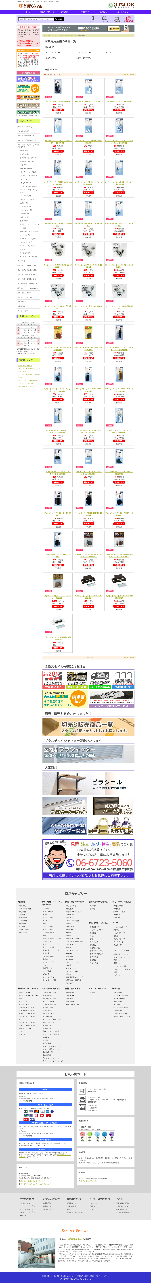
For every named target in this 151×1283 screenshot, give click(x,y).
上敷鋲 (45, 959)
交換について (95, 1209)
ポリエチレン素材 (120, 966)
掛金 (44, 923)
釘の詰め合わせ (48, 956)
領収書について (48, 1209)
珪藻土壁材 (70, 1001)
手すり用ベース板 (96, 951)
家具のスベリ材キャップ (28, 1013)
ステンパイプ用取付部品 (52, 1019)
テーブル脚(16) (25, 196)
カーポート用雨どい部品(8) (29, 231)
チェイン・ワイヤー (50, 977)
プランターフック (49, 993)
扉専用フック (48, 1025)
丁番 (44, 935)
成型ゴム (116, 963)
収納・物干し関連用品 (51, 989)
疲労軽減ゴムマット (120, 954)
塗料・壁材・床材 (72, 989)
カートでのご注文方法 (27, 1206)
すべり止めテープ (120, 927)
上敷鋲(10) (24, 203)
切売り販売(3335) (23, 131)
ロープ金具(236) (25, 253)
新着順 (132, 74)
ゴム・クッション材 (120, 950)
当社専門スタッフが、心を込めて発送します (35, 1184)
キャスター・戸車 (49, 980)
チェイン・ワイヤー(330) (28, 256)
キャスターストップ (26, 1007)
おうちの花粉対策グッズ (75, 941)
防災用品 (93, 945)
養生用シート (95, 933)
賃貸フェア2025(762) (24, 127)
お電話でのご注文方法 (27, 1212)
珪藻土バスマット (73, 938)
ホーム (28, 12)
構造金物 (116, 989)
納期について (71, 1209)
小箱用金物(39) (25, 206)
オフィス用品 (71, 906)
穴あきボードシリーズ (51, 1058)
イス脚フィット (25, 1004)
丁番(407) (23, 165)
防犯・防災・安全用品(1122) (27, 265)
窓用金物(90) (24, 221)
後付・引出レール (49, 1022)
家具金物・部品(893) (27, 161)
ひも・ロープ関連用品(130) (26, 140)
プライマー (70, 996)
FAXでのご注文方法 (26, 1209)
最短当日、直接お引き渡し (76, 1212)
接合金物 (46, 953)
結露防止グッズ (72, 947)
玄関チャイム (71, 915)
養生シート (117, 936)
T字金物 (22, 927)
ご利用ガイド (66, 12)
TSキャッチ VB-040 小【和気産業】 (119, 101)
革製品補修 (70, 927)
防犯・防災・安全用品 (98, 923)
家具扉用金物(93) (26, 168)
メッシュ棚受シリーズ (51, 1049)
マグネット (47, 941)
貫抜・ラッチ (48, 926)
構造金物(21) (21, 302)
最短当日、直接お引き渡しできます (32, 1181)
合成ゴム (116, 975)
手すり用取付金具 (96, 954)
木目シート (94, 936)
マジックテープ (119, 939)
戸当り (45, 920)
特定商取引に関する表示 (84, 1276)
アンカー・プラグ (49, 962)
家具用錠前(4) (25, 217)
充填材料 (93, 906)
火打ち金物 (117, 993)
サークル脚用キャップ (27, 1010)
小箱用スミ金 (48, 968)
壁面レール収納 (48, 1013)
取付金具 (22, 906)
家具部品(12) (24, 214)
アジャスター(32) (26, 210)
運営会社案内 (46, 1276)
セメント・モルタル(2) (25, 297)
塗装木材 (69, 956)
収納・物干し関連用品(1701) (27, 270)
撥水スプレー (48, 929)
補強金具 (46, 974)
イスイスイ (23, 1001)
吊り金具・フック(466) (28, 239)
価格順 (126, 74)
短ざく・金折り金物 (120, 1007)
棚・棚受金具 (48, 1016)
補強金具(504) (24, 150)
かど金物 (116, 1004)
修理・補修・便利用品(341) (26, 279)
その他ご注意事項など (123, 1212)
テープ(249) (21, 261)
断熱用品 (69, 909)
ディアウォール (48, 1001)
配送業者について (73, 1203)
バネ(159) (23, 228)
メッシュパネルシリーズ (52, 1046)
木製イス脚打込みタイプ (28, 1025)
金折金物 (22, 924)
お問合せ (103, 12)
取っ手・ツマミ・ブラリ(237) (28, 191)
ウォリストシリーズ (50, 1004)
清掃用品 (69, 983)
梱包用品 (116, 909)
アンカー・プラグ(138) (28, 246)
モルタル (93, 993)
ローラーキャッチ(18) (28, 172)
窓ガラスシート (72, 962)
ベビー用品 (94, 963)
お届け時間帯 (71, 1206)
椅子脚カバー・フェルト (28, 989)
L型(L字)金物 (24, 929)
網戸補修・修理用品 (73, 980)
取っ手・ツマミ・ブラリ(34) (29, 224)
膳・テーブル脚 (48, 947)
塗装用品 (69, 998)
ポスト (45, 944)
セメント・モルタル (97, 989)
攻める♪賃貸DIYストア (26, 386)
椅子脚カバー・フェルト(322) (27, 288)
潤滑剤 (68, 936)
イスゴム (22, 1034)
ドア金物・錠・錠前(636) (28, 158)
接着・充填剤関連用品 (98, 902)
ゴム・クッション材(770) (26, 274)
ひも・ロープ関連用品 (121, 902)
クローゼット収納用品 (51, 1034)
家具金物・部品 (72, 35)
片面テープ (117, 945)
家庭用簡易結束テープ (74, 977)
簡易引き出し (48, 1010)
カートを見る (122, 12)
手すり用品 (94, 957)
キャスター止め (25, 1028)
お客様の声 (85, 12)
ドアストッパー (72, 950)
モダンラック (48, 996)
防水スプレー (71, 968)
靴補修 (68, 932)
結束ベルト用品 (119, 912)
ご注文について (25, 1203)
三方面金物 (23, 918)
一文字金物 (23, 932)
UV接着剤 (69, 959)
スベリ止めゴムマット (121, 957)
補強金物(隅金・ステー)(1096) (27, 283)
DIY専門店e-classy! (25, 366)
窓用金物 (46, 909)
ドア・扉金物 (48, 911)
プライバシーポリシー (103, 1276)
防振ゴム (116, 960)
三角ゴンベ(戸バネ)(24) (29, 186)
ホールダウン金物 (120, 1013)
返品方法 (93, 1206)
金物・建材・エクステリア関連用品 (57, 35)
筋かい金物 (117, 1001)
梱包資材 (116, 915)
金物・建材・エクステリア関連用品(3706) (28, 146)
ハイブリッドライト (97, 930)
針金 (44, 965)
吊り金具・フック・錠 (51, 950)
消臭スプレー (71, 974)
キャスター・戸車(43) (27, 199)
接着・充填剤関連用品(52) (26, 136)
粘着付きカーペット (73, 912)
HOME (45, 35)
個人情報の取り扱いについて (63, 1276)
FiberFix (69, 953)
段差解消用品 (95, 948)
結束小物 (116, 918)
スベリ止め (94, 942)
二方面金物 (23, 921)
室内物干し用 (48, 1052)
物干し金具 (47, 1043)
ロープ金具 (47, 971)
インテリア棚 (48, 1007)
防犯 (91, 939)
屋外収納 (46, 1037)
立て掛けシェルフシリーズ (53, 1061)
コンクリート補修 (73, 921)
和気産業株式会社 (75, 1239)
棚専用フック (48, 1028)
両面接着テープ (119, 933)
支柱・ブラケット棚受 (51, 1031)
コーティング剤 (72, 971)
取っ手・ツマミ (48, 932)
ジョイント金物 (25, 909)
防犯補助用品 (95, 927)
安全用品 (93, 960)
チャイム (46, 914)
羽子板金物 (117, 1010)
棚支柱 (45, 1040)
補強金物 (21, 902)
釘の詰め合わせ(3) (26, 242)
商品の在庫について (123, 1209)
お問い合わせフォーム (88, 1181)
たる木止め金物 (119, 998)
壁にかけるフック (49, 998)
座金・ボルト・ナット (121, 1016)
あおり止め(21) (26, 183)
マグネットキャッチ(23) (29, 176)
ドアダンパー (48, 917)
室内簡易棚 (47, 1055)
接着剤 (92, 909)
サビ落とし (70, 918)
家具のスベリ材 (25, 993)
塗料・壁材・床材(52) (24, 293)
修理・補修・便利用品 (74, 902)
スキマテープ (118, 942)
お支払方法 (47, 1203)
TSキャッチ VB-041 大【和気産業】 (88, 101)
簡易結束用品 (118, 906)
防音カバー (117, 930)
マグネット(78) (25, 235)
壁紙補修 (69, 929)
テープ (115, 923)
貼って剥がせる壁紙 (73, 1004)
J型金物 (22, 915)
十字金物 (22, 912)
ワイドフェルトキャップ (28, 1022)
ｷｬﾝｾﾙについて (95, 1203)
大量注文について (122, 1206)
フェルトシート (25, 1031)
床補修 (68, 924)
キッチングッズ (72, 944)
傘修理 (68, 965)
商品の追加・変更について (125, 1203)
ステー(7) (24, 179)
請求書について (48, 1206)
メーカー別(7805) (23, 311)
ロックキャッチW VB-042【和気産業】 (58, 101)
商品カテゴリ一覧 (47, 12)
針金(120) (23, 249)
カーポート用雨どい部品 (52, 938)
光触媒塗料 (70, 993)
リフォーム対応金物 (120, 996)
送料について (24, 1215)
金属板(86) (21, 306)
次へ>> (90, 74)
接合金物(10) (24, 154)
